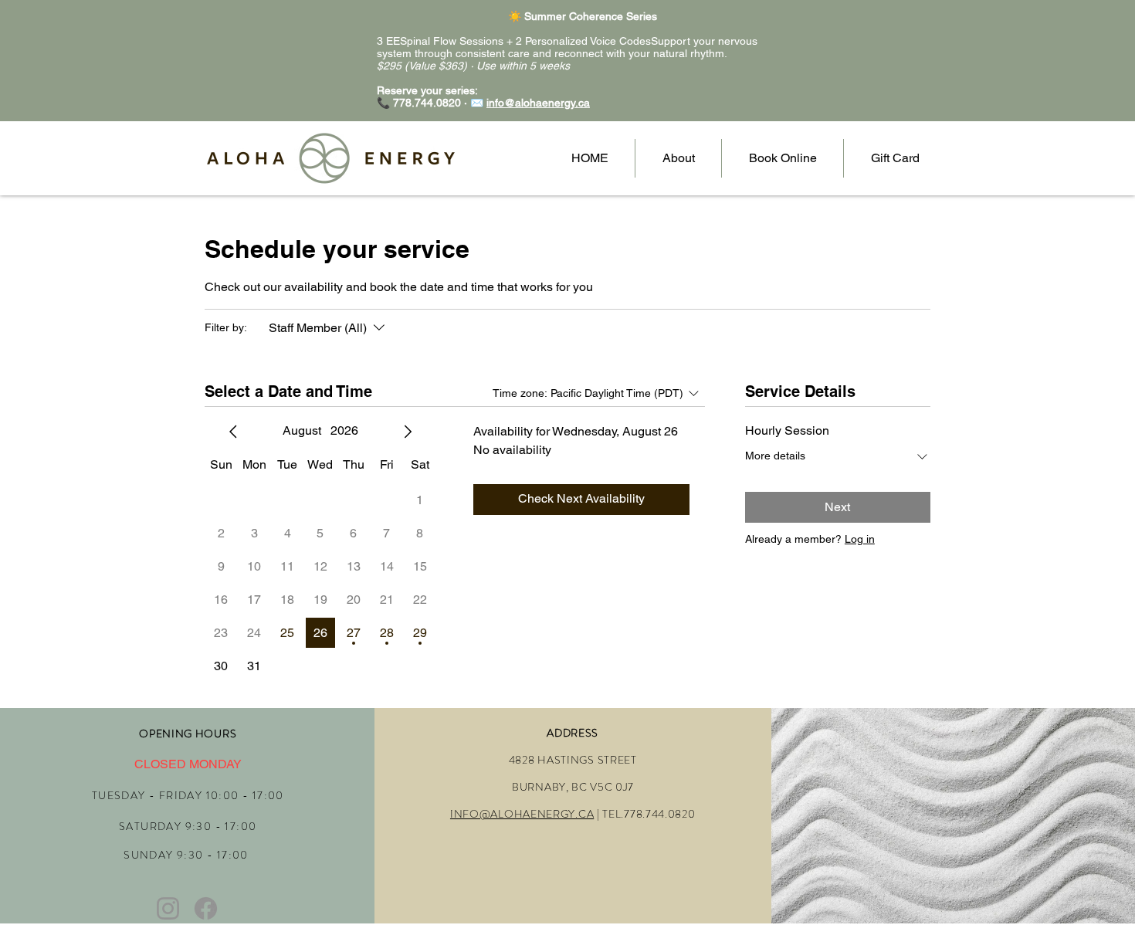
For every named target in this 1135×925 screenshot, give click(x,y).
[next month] (407, 431)
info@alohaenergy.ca (538, 103)
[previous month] (233, 431)
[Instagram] (168, 908)
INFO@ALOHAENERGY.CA (522, 814)
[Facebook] (206, 908)
